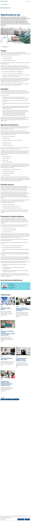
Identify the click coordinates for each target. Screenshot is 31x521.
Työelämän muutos (5, 4)
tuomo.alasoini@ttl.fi (11, 287)
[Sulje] (30, 517)
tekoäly (2, 399)
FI (26, 1)
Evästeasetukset (3, 519)
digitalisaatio (8, 399)
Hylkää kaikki (27, 519)
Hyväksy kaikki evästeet (21, 519)
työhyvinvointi (15, 399)
